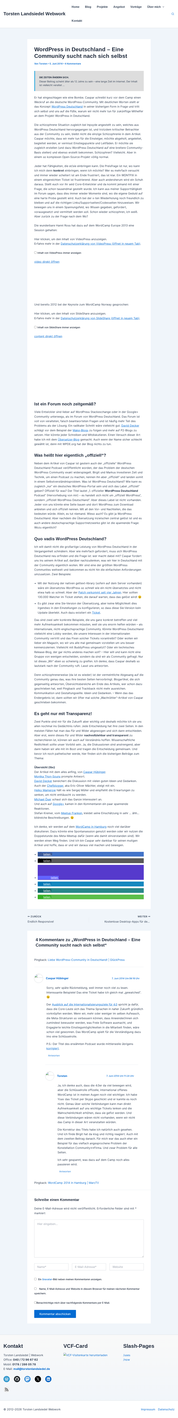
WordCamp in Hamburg (91, 826)
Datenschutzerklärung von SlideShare (100, 318)
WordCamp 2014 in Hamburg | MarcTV (73, 1182)
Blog (88, 6)
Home (75, 6)
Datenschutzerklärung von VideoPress (100, 243)
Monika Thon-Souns (47, 776)
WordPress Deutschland (67, 106)
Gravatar (47, 1279)
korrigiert (52, 1048)
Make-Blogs (80, 430)
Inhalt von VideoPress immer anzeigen (59, 252)
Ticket (96, 612)
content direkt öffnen (48, 336)
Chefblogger (55, 785)
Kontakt (77, 20)
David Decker (130, 425)
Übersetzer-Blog (68, 439)
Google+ (58, 804)
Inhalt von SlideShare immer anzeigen (58, 327)
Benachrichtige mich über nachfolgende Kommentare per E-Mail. (73, 1302)
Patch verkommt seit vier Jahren (99, 592)
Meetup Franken (71, 813)
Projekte (102, 6)
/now (126, 1359)
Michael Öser (42, 799)
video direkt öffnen (46, 261)
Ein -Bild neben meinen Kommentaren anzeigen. (70, 1279)
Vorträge (136, 6)
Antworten (54, 1055)
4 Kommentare (73, 63)
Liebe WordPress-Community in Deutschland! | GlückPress (86, 959)
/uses (126, 1355)
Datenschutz (166, 1409)
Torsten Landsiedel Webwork (34, 13)
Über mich (154, 6)
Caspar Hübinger (94, 772)
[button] (162, 7)
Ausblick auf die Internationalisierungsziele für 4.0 (84, 1004)
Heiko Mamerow (45, 790)
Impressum (148, 1409)
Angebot (119, 6)
